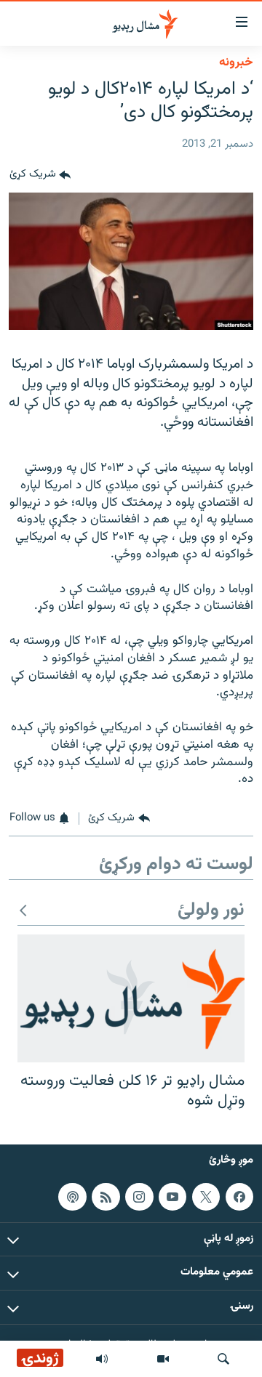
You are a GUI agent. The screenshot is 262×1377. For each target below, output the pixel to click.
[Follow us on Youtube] (172, 1196)
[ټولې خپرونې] (102, 1359)
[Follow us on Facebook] (239, 1196)
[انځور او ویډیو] (163, 1359)
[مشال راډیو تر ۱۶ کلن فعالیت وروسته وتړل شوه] (131, 998)
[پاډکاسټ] (72, 1196)
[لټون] (223, 1359)
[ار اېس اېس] (105, 1196)
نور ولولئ (211, 911)
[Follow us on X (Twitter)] (206, 1196)
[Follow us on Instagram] (139, 1196)
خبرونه (236, 62)
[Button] (40, 175)
